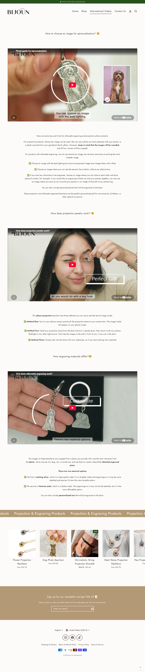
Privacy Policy (83, 644)
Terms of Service (97, 644)
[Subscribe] (92, 608)
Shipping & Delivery (49, 644)
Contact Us (120, 11)
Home (75, 11)
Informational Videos (101, 11)
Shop (84, 11)
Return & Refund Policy (67, 644)
